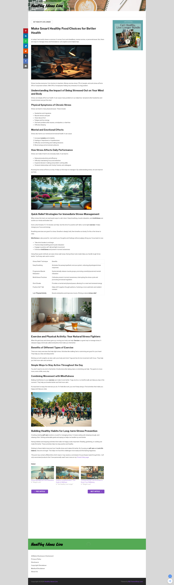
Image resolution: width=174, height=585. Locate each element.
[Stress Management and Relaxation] (42, 472)
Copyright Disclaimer (39, 565)
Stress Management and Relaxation (42, 480)
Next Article (95, 491)
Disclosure (35, 562)
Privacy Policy (36, 559)
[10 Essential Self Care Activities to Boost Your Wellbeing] (92, 472)
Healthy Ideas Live (47, 5)
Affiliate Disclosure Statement (42, 556)
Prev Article (40, 491)
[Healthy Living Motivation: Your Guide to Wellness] (67, 472)
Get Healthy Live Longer (42, 22)
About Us (34, 571)
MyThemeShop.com (135, 581)
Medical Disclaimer (38, 568)
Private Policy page (83, 457)
